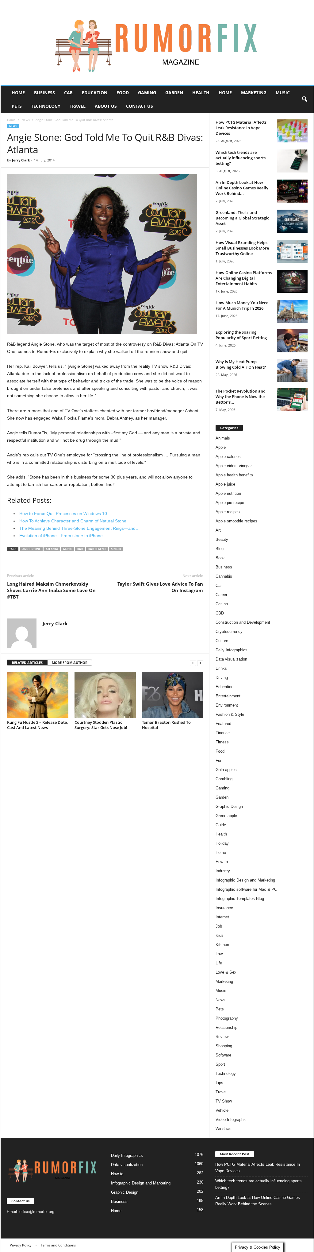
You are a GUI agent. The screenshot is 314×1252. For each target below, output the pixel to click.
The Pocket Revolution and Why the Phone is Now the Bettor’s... (241, 396)
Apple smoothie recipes (236, 521)
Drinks (221, 668)
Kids (220, 935)
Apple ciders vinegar (234, 465)
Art (218, 530)
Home (18, 92)
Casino (222, 604)
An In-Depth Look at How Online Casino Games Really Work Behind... (242, 188)
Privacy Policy (21, 1245)
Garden (174, 92)
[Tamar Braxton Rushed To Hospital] (172, 695)
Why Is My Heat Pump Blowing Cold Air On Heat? (241, 364)
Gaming (147, 92)
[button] (304, 99)
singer (116, 549)
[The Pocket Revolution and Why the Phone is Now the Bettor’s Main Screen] (292, 399)
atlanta (52, 549)
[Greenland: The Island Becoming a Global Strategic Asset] (292, 221)
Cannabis (224, 576)
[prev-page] (193, 663)
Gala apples (226, 769)
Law (219, 954)
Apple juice (225, 484)
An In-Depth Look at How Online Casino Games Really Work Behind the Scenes (257, 1200)
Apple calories (228, 456)
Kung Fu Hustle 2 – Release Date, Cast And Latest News (37, 724)
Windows (224, 1128)
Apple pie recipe (230, 502)
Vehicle (222, 1110)
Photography (227, 1018)
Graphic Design (229, 806)
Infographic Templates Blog (240, 898)
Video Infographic (231, 1119)
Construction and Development (243, 622)
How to (222, 861)
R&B (80, 549)
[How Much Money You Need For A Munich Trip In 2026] (292, 311)
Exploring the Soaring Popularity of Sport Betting (241, 334)
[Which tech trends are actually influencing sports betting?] (292, 160)
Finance (223, 733)
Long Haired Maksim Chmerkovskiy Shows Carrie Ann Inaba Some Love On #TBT (51, 590)
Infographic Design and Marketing (245, 880)
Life (219, 963)
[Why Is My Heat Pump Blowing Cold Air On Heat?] (292, 370)
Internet (222, 917)
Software (223, 1055)
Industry (223, 871)
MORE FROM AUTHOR (69, 662)
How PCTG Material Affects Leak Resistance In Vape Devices (241, 127)
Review (222, 1036)
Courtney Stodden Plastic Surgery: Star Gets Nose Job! (101, 724)
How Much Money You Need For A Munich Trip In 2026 (242, 305)
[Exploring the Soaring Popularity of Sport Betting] (292, 340)
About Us (106, 106)
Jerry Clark (21, 160)
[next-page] (200, 663)
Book (220, 558)
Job (219, 926)
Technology (45, 106)
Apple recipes (228, 512)
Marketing (253, 92)
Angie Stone (31, 549)
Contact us (139, 106)
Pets (17, 106)
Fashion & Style (230, 714)
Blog (220, 548)
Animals (223, 438)
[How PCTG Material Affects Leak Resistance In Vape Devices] (292, 130)
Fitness (222, 742)
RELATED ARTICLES (27, 662)
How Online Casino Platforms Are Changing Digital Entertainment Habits (244, 278)
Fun (219, 760)
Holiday (222, 843)
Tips (219, 1082)
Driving (222, 677)
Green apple (226, 815)
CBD (220, 613)
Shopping (224, 1046)
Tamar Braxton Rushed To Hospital (166, 724)
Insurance (224, 907)
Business (44, 92)
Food (123, 92)
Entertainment (228, 696)
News (25, 120)
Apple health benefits (234, 475)
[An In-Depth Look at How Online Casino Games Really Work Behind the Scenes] (292, 191)
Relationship (226, 1027)
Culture (222, 640)
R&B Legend (97, 549)
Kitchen (222, 944)
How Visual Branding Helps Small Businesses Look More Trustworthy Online (242, 248)
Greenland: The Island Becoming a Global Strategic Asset (242, 218)
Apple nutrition (228, 493)
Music (283, 92)
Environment (227, 705)
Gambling (224, 779)
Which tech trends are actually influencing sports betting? (241, 157)
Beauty (222, 539)
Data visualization (231, 659)
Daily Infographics (231, 650)
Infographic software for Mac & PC (246, 889)
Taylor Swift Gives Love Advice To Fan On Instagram (160, 587)
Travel (78, 106)
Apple (221, 447)
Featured (223, 723)
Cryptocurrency (229, 631)
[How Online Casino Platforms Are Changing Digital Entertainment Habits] (292, 281)
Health (200, 92)
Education (94, 92)
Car (68, 92)
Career (221, 594)
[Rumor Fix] (157, 42)
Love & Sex (226, 972)
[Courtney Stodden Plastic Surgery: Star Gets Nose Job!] (105, 695)
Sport (220, 1064)
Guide (221, 825)
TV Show (224, 1101)
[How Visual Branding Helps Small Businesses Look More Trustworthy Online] (292, 251)
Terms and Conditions (58, 1245)
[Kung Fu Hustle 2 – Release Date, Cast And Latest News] (37, 695)
